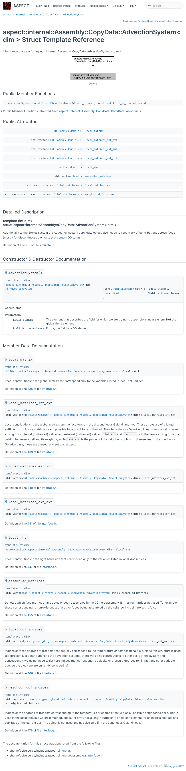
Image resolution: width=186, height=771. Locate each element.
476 (30, 730)
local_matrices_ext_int (101, 149)
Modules (80, 5)
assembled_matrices (98, 176)
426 (30, 388)
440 (30, 488)
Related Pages (62, 5)
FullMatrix (60, 130)
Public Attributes (156, 21)
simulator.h (46, 245)
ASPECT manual (137, 765)
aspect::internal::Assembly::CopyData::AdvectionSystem (43, 284)
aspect (7, 14)
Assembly (35, 14)
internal (20, 14)
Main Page (42, 5)
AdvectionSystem (73, 14)
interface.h (49, 388)
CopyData (52, 14)
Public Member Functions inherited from (72, 111)
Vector (63, 167)
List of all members (174, 21)
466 (30, 673)
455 (30, 615)
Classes (119, 6)
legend (93, 83)
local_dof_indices (97, 185)
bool (108, 103)
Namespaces (99, 6)
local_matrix (94, 130)
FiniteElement (51, 103)
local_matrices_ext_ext (101, 158)
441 (29, 523)
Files (133, 6)
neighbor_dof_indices (99, 194)
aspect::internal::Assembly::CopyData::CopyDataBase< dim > (100, 111)
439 (30, 452)
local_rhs (91, 167)
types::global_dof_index (62, 185)
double (74, 130)
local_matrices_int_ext (101, 140)
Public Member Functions (135, 21)
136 (27, 245)
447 (30, 567)
